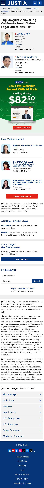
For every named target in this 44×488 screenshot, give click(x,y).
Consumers (6, 225)
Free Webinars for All (12, 139)
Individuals (8, 400)
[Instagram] (20, 450)
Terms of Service (22, 474)
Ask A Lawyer (13, 9)
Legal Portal (22, 461)
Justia (3, 9)
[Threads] (23, 450)
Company (22, 466)
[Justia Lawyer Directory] (34, 450)
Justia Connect (22, 457)
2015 (36, 9)
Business (7, 406)
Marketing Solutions (13, 436)
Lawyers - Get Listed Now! (22, 288)
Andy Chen (23, 33)
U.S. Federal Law (11, 418)
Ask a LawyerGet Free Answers (10, 246)
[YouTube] (13, 450)
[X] (30, 450)
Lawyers (5, 232)
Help (22, 470)
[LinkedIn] (9, 450)
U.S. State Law (10, 424)
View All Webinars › (22, 196)
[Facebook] (16, 450)
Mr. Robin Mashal (27, 57)
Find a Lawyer (8, 269)
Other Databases (12, 430)
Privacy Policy (22, 479)
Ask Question (22, 259)
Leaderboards (26, 9)
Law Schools (9, 412)
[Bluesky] (27, 450)
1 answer (18, 44)
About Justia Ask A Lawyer (15, 220)
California (5, 11)
